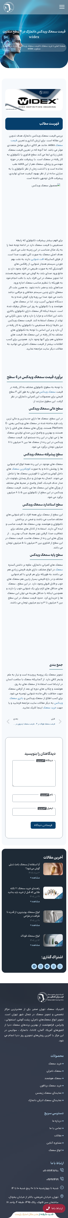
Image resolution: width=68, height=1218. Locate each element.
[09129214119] (62, 1178)
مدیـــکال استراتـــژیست (27, 1214)
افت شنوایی (37, 259)
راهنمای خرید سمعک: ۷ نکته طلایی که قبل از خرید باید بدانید (24, 890)
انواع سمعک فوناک (30, 936)
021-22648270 (50, 1171)
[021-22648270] (62, 1170)
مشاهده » (35, 878)
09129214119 (52, 1179)
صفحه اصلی (59, 46)
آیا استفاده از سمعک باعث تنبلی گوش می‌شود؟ (24, 866)
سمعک (59, 569)
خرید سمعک (46, 46)
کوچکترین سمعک (21, 469)
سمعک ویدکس (47, 392)
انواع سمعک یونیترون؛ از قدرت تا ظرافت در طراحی (23, 914)
